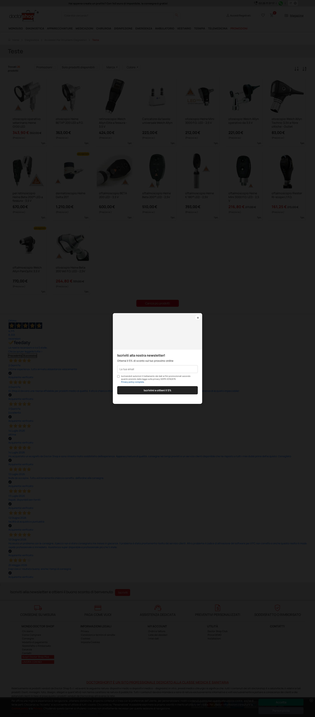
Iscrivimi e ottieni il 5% (157, 390)
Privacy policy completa (132, 382)
